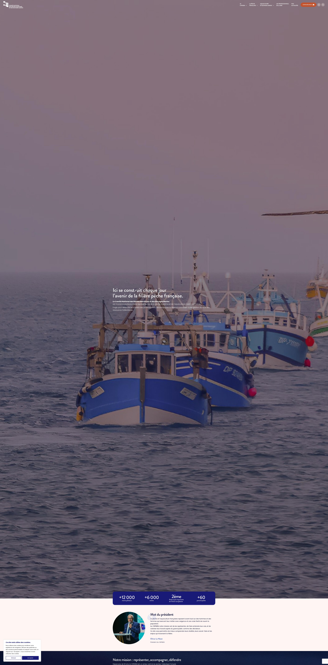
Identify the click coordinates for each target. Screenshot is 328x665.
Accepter (30, 658)
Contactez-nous (307, 4)
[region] (22, 651)
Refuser (13, 658)
